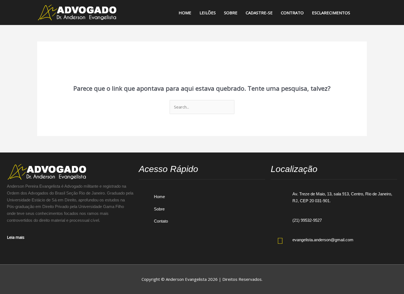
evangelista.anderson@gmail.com (322, 239)
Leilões (208, 12)
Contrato (292, 12)
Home (185, 12)
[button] (360, 12)
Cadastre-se (259, 12)
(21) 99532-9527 (307, 220)
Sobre (230, 12)
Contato (161, 221)
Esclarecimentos (331, 12)
